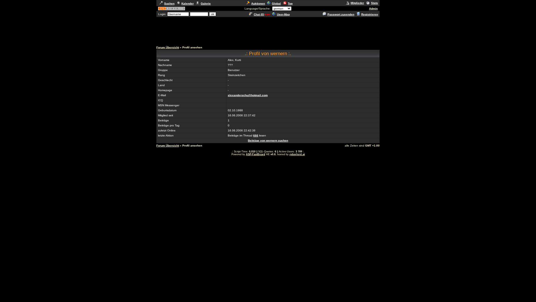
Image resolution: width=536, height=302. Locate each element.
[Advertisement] (268, 30)
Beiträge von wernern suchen (268, 140)
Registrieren (369, 14)
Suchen (169, 3)
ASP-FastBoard (255, 154)
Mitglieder (357, 2)
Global (276, 3)
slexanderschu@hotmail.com (248, 95)
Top (290, 3)
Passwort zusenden (340, 14)
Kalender (187, 3)
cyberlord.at (297, 154)
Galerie (206, 3)
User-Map (283, 14)
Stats (374, 2)
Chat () (259, 14)
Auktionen (258, 3)
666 (255, 135)
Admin (373, 8)
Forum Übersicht (167, 47)
